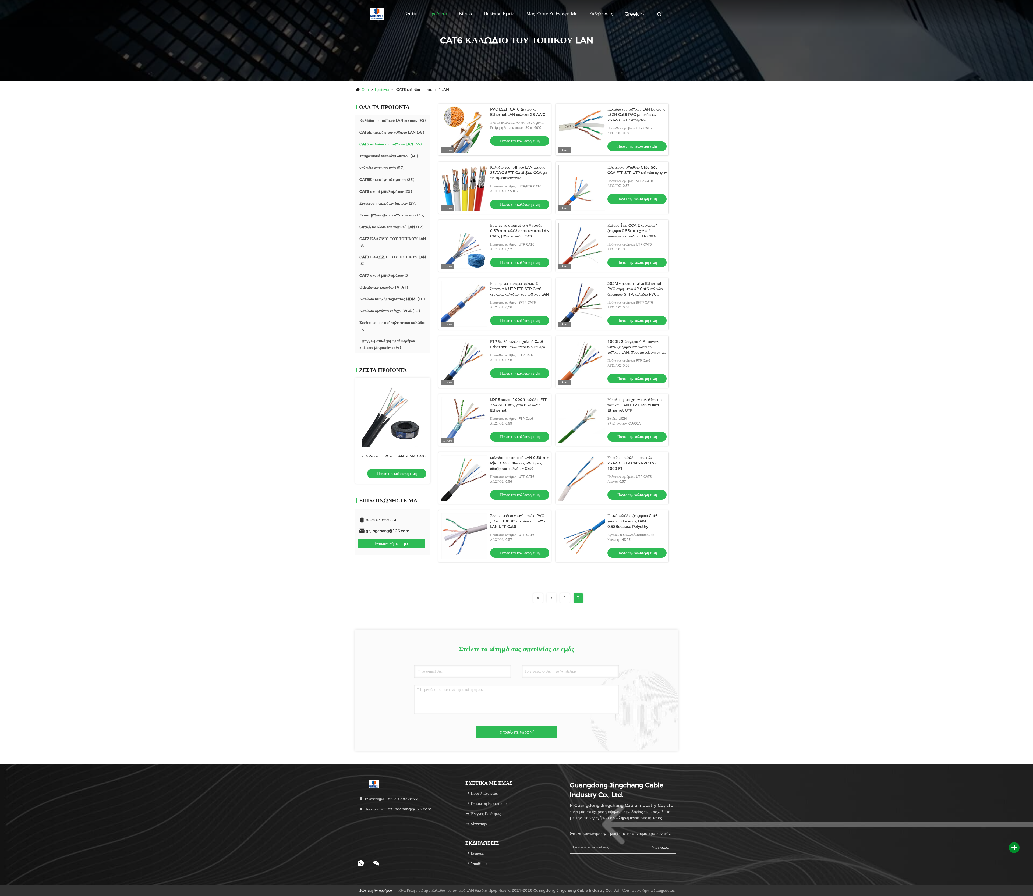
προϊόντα (382, 89)
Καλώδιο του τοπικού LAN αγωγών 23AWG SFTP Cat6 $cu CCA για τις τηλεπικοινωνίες (518, 172)
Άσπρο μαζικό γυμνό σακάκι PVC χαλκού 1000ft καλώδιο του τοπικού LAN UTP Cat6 (519, 521)
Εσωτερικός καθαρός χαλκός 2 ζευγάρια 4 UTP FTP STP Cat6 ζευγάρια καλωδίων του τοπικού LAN (519, 289)
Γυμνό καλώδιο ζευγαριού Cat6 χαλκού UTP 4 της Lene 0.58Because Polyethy (632, 521)
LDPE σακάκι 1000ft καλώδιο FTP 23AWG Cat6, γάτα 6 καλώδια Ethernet (518, 405)
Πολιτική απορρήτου (375, 890)
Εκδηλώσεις (601, 14)
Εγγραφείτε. (663, 847)
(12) (389, 310)
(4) (387, 344)
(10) (392, 299)
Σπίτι (411, 14)
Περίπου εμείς (499, 14)
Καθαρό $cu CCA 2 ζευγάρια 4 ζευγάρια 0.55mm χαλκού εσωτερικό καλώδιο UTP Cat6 (632, 231)
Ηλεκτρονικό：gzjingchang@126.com (397, 809)
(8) (392, 242)
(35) (390, 144)
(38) (391, 132)
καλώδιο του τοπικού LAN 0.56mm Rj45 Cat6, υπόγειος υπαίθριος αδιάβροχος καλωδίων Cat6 (519, 463)
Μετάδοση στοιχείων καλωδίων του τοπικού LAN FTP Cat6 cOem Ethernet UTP (634, 405)
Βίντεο (465, 14)
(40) (388, 156)
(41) (383, 287)
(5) (384, 275)
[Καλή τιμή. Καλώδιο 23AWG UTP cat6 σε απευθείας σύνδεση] (398, 412)
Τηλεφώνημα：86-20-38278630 (391, 799)
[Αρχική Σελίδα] (376, 13)
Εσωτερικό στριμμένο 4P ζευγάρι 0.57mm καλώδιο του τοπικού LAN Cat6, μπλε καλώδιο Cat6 (519, 231)
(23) (386, 179)
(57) (381, 167)
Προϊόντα (437, 14)
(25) (385, 191)
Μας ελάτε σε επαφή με (551, 14)
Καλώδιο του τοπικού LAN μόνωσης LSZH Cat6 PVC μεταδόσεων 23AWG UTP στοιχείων (636, 114)
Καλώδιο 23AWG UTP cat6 (386, 456)
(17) (391, 227)
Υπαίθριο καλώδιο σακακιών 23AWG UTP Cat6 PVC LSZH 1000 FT (633, 463)
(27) (387, 203)
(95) (392, 120)
